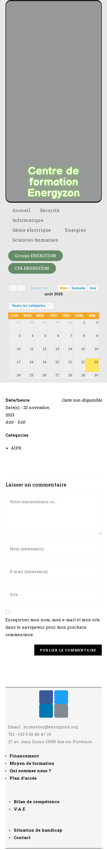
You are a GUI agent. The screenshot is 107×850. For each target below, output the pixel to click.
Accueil (21, 210)
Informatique (28, 220)
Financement (24, 756)
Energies (76, 230)
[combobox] (31, 306)
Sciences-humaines (36, 240)
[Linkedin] (46, 711)
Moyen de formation (32, 763)
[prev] (12, 288)
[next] (21, 288)
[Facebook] (46, 697)
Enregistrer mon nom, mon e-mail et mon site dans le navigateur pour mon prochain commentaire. (52, 627)
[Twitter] (61, 697)
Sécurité (50, 210)
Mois (63, 288)
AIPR (16, 448)
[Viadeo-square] (61, 711)
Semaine (78, 288)
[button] (35, 255)
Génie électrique (32, 230)
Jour (93, 288)
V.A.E (19, 809)
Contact (22, 837)
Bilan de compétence (37, 801)
